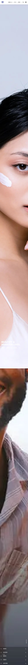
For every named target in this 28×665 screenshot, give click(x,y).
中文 (15, 2)
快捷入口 (10, 2)
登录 (19, 2)
